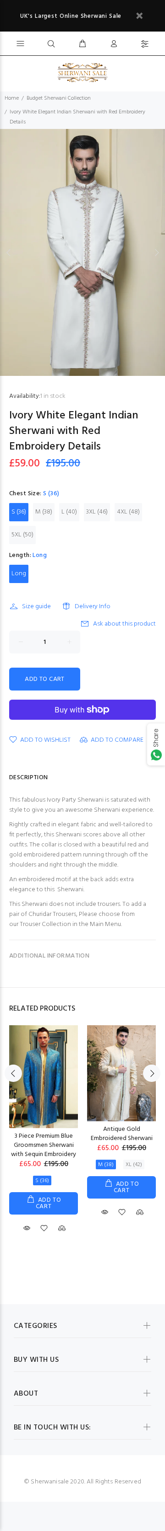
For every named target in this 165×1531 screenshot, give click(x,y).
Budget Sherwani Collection (59, 98)
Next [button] (156, 252)
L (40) (69, 512)
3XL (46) (97, 512)
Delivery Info (92, 606)
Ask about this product (124, 624)
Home (12, 98)
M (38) (43, 512)
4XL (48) (128, 512)
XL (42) (134, 1164)
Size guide (36, 606)
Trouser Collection (45, 924)
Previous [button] (8, 252)
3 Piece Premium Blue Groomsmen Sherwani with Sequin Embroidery (43, 1145)
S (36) (18, 512)
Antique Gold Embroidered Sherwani (122, 1134)
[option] (82, 252)
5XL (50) (22, 535)
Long (18, 573)
